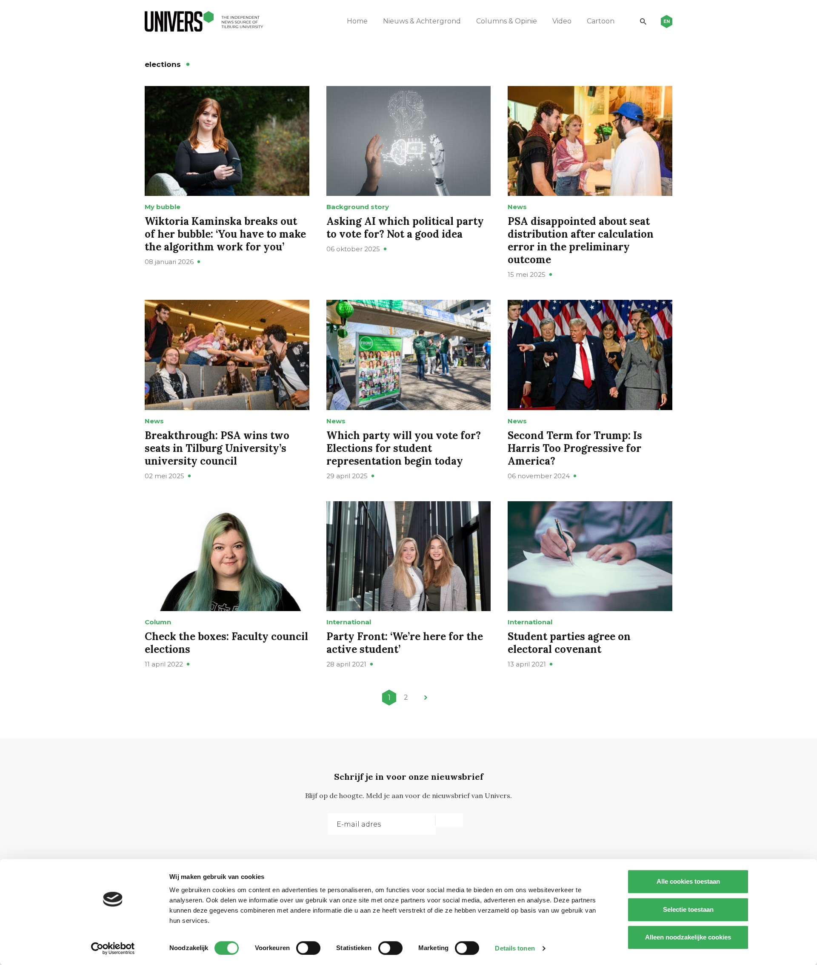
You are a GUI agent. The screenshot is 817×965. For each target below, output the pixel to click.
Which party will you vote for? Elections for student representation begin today (403, 448)
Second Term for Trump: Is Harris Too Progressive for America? (575, 448)
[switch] (308, 948)
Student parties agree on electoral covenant (569, 643)
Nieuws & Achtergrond (422, 21)
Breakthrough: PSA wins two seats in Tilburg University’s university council (217, 448)
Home (357, 21)
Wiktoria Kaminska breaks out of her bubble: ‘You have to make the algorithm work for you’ (225, 234)
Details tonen (514, 948)
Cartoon (600, 21)
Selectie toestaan (688, 909)
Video (561, 21)
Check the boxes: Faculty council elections (226, 643)
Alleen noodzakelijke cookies (688, 937)
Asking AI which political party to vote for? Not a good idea (405, 228)
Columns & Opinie (506, 21)
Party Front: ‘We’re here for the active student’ (404, 643)
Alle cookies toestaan (688, 881)
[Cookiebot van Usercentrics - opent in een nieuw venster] (113, 948)
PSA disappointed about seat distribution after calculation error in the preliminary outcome (581, 240)
